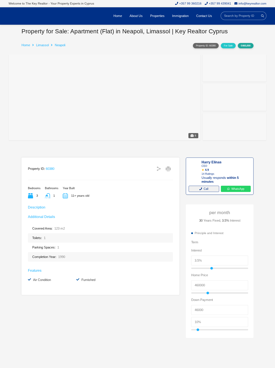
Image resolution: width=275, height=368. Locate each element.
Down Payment (202, 300)
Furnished (88, 280)
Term (194, 242)
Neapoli (60, 45)
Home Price (199, 275)
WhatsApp (237, 188)
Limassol (42, 45)
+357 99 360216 (190, 3)
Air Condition (42, 280)
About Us (136, 16)
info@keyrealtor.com (252, 3)
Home (117, 16)
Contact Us (204, 16)
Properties (157, 16)
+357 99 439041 (220, 3)
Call (206, 188)
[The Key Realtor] (30, 16)
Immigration (180, 16)
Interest (196, 250)
